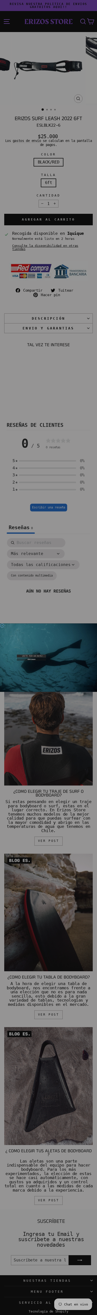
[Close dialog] (2, 625)
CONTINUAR (32, 659)
